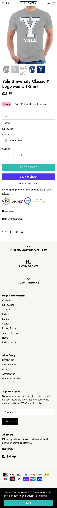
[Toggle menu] (3, 3)
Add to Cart (28, 167)
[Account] (48, 3)
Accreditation (8, 374)
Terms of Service (10, 333)
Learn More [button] (41, 496)
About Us (6, 369)
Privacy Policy (9, 328)
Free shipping (9, 190)
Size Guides (8, 305)
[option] (28, 35)
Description (8, 211)
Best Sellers (8, 360)
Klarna (5, 319)
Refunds (6, 314)
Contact (6, 300)
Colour (5, 134)
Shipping (6, 309)
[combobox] (28, 123)
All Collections (9, 364)
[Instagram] (9, 456)
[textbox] (14, 140)
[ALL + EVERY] (28, 3)
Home (5, 338)
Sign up (10, 421)
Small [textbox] (7, 123)
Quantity (6, 149)
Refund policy (9, 342)
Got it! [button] (29, 503)
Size (4, 116)
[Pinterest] (14, 456)
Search (5, 324)
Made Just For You (11, 378)
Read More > (8, 449)
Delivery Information (12, 219)
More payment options (28, 183)
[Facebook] (3, 456)
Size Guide (7, 129)
